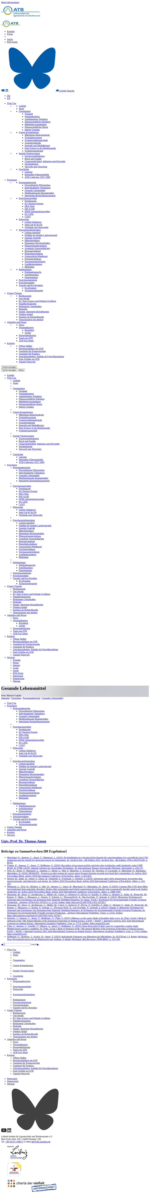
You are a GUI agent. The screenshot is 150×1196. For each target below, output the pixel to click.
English (10, 375)
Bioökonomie (25, 296)
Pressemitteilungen (27, 335)
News (21, 325)
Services (11, 657)
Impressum (18, 676)
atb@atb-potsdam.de (40, 1141)
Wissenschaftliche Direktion (37, 122)
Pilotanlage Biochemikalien (37, 243)
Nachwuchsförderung (35, 156)
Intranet (16, 665)
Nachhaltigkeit (31, 164)
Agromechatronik (33, 143)
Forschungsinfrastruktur (30, 230)
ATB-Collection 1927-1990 (37, 177)
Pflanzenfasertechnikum (36, 246)
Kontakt (11, 31)
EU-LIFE (29, 214)
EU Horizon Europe (34, 203)
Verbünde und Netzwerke (36, 227)
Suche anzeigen (9, 367)
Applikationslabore (33, 264)
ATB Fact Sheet (26, 340)
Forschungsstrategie (28, 280)
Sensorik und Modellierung (37, 145)
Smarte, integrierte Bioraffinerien (34, 311)
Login (15, 668)
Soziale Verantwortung (29, 153)
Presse (10, 34)
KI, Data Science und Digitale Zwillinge (37, 301)
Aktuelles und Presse (16, 322)
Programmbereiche (27, 182)
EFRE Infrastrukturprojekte (37, 211)
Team (21, 108)
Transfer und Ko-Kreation (31, 285)
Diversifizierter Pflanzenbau (37, 185)
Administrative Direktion (36, 119)
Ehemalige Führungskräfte (37, 174)
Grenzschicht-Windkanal (36, 256)
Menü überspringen (10, 2)
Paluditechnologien (27, 304)
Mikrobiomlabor (32, 240)
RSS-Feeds (12, 42)
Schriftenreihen (32, 275)
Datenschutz (18, 678)
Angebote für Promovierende (32, 351)
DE (8, 95)
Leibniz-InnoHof (32, 232)
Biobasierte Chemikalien (30, 306)
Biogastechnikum (33, 251)
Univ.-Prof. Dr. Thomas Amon (23, 841)
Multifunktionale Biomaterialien (39, 193)
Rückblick (29, 330)
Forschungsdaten (26, 282)
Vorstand (29, 114)
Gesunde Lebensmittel (35, 190)
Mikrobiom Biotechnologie (37, 135)
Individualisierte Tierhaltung (38, 187)
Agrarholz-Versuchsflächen (37, 248)
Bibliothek (29, 267)
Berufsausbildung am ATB (31, 348)
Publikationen (25, 269)
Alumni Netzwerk (27, 362)
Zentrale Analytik (33, 238)
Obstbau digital (26, 314)
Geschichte (24, 169)
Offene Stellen (25, 346)
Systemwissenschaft (34, 151)
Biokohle (23, 309)
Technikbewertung (33, 137)
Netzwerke (24, 219)
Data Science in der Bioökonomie (40, 148)
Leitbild (22, 106)
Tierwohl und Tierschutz (36, 166)
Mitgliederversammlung (36, 124)
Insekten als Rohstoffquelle (31, 317)
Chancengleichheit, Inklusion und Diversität (45, 161)
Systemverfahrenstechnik (36, 140)
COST (28, 216)
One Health (24, 298)
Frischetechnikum (33, 259)
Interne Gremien (32, 129)
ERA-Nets (29, 206)
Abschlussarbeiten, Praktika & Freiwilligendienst (41, 356)
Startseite (5, 698)
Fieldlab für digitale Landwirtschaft (41, 235)
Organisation (25, 111)
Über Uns (11, 103)
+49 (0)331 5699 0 (14, 1141)
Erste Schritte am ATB (29, 359)
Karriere (11, 343)
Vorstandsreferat (32, 116)
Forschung (12, 180)
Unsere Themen (14, 293)
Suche (10, 39)
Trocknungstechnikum (35, 261)
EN (8, 98)
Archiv (28, 333)
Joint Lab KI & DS (33, 224)
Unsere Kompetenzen (29, 132)
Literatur (29, 172)
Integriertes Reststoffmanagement (40, 195)
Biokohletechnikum (34, 253)
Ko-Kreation (30, 288)
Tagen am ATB (26, 338)
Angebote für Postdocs (29, 354)
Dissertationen (31, 277)
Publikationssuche (33, 272)
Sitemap (16, 681)
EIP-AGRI (30, 209)
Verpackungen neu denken (31, 319)
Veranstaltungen (26, 327)
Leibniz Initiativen (33, 222)
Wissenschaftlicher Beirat (36, 127)
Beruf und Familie (33, 158)
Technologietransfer (34, 290)
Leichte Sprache (66, 91)
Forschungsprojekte (28, 198)
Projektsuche (30, 201)
